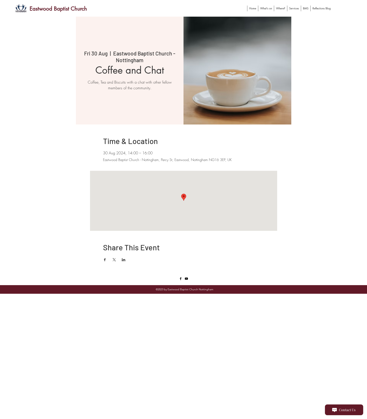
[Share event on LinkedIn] (123, 259)
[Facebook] (181, 279)
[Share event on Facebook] (105, 259)
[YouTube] (186, 279)
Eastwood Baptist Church (58, 8)
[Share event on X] (114, 259)
